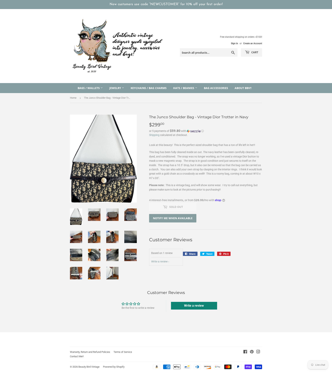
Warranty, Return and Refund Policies (90, 352)
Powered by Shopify (113, 366)
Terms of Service (123, 352)
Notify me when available (173, 218)
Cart (254, 52)
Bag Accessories (216, 88)
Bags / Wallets (89, 88)
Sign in (234, 43)
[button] (205, 131)
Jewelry (115, 88)
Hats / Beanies (184, 88)
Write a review (159, 261)
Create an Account (252, 43)
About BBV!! (243, 88)
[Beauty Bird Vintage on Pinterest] (252, 352)
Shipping (154, 135)
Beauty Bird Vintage (89, 366)
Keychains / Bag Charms (149, 88)
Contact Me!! (77, 356)
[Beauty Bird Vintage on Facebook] (245, 352)
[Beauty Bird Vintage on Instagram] (258, 352)
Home (73, 97)
